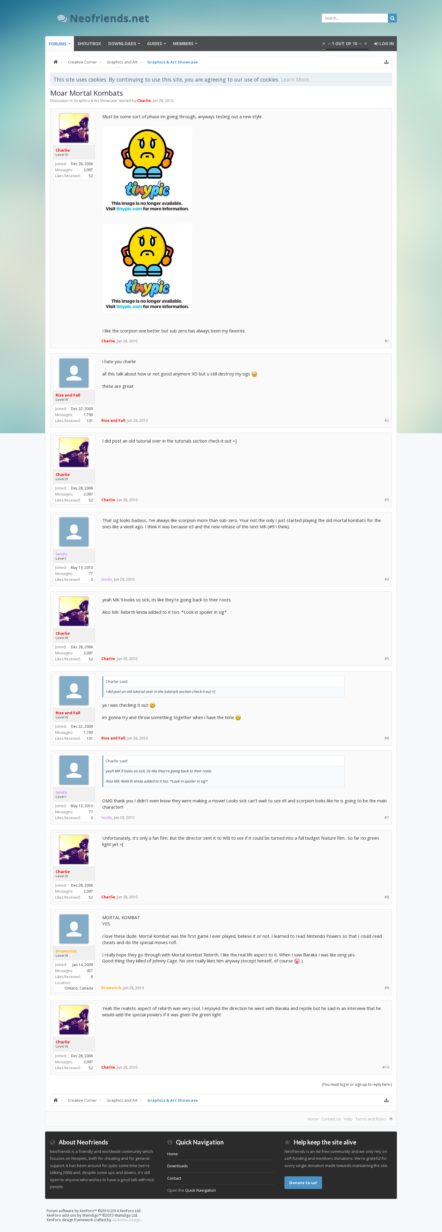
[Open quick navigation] (386, 62)
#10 (385, 1067)
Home (313, 1119)
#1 (387, 341)
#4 (387, 579)
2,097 (88, 169)
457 (90, 970)
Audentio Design (126, 1219)
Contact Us (331, 1119)
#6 (387, 738)
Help (348, 1119)
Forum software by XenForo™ (94, 1210)
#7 (387, 817)
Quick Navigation (200, 1190)
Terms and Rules (370, 1119)
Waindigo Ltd (126, 1215)
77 (91, 573)
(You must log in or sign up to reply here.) (357, 1084)
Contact (174, 1178)
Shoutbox (89, 43)
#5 (387, 658)
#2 (387, 420)
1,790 (88, 414)
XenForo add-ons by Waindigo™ (74, 1215)
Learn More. (295, 79)
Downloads (122, 43)
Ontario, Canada (79, 988)
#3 (387, 500)
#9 (387, 988)
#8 (387, 897)
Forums (57, 44)
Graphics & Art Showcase (95, 100)
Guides (154, 43)
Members (183, 43)
